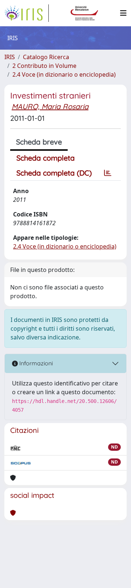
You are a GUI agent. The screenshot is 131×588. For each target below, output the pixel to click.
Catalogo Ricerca (46, 57)
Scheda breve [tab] (39, 141)
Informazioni (35, 363)
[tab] (108, 173)
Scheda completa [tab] (45, 157)
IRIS (9, 57)
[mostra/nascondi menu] (123, 13)
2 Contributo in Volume (44, 66)
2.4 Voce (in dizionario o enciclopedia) (64, 74)
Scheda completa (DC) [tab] (54, 172)
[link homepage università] (84, 13)
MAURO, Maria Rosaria (50, 106)
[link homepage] (26, 13)
